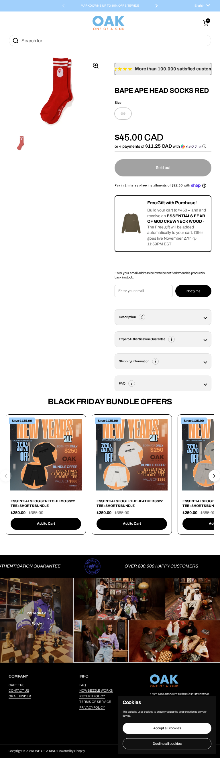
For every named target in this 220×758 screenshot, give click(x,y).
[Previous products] (5, 476)
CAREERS (17, 685)
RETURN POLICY (92, 696)
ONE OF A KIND (44, 751)
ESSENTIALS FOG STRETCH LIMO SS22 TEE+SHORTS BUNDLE (43, 503)
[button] (205, 23)
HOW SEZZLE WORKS (96, 690)
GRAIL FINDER (20, 696)
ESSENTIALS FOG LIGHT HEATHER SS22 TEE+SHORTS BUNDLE (130, 503)
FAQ (82, 685)
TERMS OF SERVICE (95, 701)
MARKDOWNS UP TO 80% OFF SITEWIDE (110, 5)
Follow (37, 624)
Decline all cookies (167, 744)
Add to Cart (46, 524)
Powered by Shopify (71, 751)
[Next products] (214, 476)
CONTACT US (19, 690)
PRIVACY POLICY (92, 707)
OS (123, 113)
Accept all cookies (167, 728)
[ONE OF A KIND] (109, 23)
